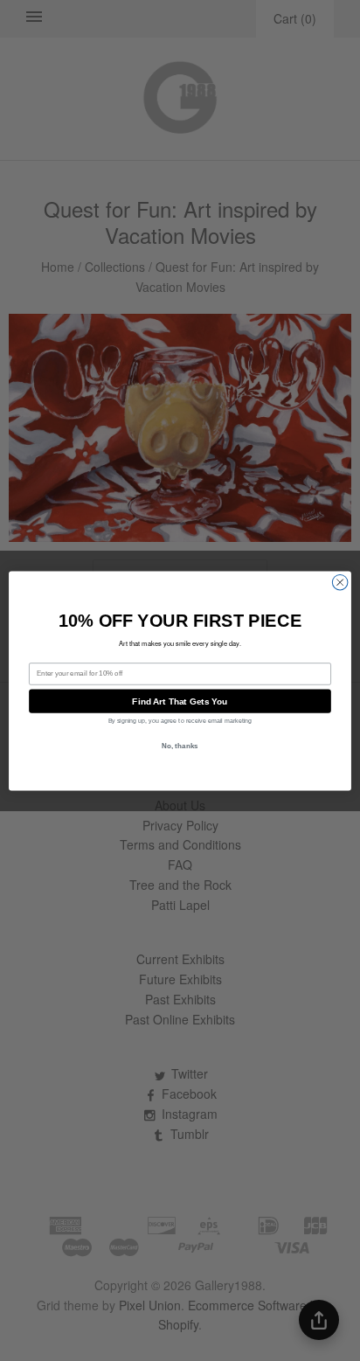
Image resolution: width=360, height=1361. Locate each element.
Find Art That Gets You (179, 700)
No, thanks (179, 745)
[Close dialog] (340, 582)
